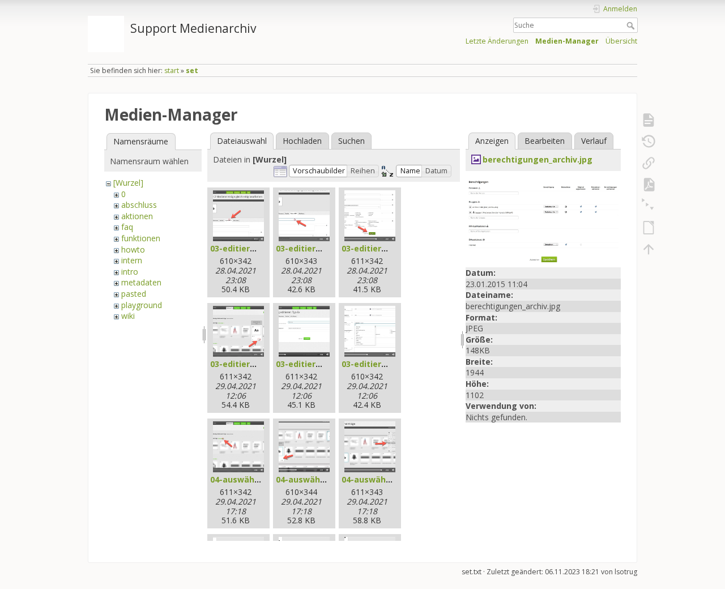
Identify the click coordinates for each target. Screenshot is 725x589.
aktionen (137, 216)
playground (141, 305)
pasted (133, 293)
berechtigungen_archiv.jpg (537, 159)
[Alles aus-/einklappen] (649, 206)
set (192, 70)
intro (129, 271)
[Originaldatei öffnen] (543, 219)
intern (131, 260)
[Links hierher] (649, 163)
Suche (631, 25)
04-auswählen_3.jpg (381, 479)
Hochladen (302, 140)
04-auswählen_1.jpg (250, 479)
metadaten (141, 282)
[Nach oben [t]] (649, 249)
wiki (128, 315)
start (171, 70)
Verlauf (594, 140)
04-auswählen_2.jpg (316, 479)
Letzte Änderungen (497, 41)
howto (133, 249)
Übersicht (621, 41)
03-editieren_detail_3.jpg (392, 363)
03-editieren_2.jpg (312, 248)
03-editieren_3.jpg (378, 248)
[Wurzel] (128, 182)
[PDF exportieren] (649, 184)
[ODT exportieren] (649, 227)
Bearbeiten (544, 140)
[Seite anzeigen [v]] (649, 120)
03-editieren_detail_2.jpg (326, 363)
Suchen (351, 140)
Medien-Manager (567, 41)
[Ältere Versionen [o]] (649, 141)
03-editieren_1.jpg (246, 248)
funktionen (140, 238)
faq (127, 226)
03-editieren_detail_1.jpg (260, 363)
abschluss (139, 204)
